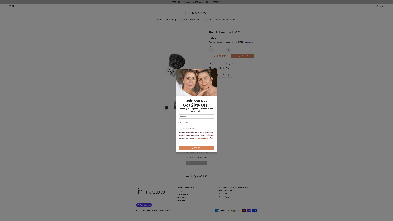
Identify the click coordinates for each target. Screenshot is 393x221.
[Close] (214, 71)
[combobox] (182, 129)
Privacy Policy (209, 138)
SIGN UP (196, 148)
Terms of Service (198, 138)
